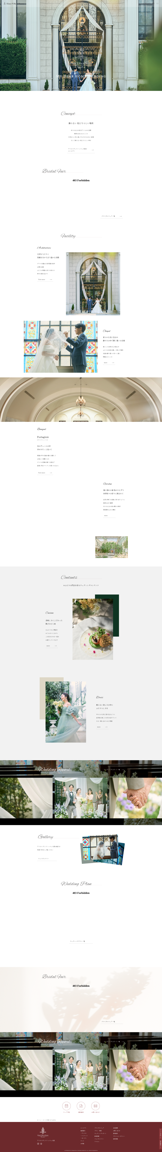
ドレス (82, 1141)
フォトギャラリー (99, 1139)
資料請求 (160, 1143)
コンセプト (83, 1128)
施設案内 (82, 1131)
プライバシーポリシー (119, 1136)
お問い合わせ (116, 1131)
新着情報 (96, 1136)
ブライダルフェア (99, 1128)
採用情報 (115, 1139)
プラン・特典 (98, 1131)
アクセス (96, 1141)
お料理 (82, 1143)
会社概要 (115, 1128)
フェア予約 (160, 1132)
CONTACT (146, 3)
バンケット (85, 1136)
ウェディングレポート (100, 1133)
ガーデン (84, 1138)
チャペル (84, 1133)
